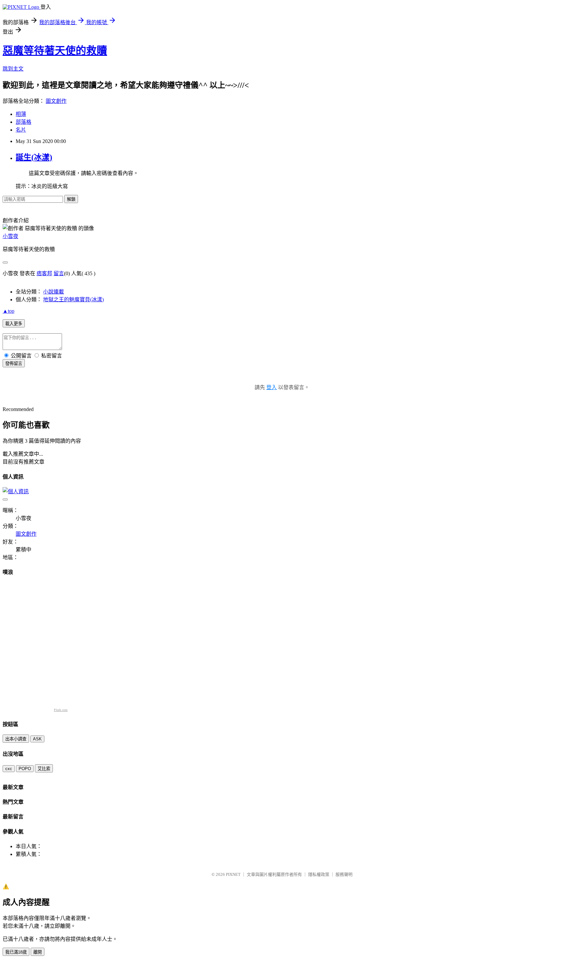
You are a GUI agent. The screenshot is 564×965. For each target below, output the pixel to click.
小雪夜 (10, 236)
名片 (21, 130)
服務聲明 (344, 874)
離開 (37, 952)
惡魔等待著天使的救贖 (55, 50)
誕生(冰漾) (34, 157)
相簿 (21, 114)
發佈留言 (13, 363)
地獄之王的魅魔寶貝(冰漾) (73, 299)
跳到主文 (13, 68)
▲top (8, 311)
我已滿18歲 (16, 952)
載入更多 (13, 323)
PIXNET (233, 874)
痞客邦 (44, 273)
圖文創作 (56, 101)
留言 (59, 273)
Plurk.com (61, 710)
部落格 (23, 122)
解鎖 (71, 199)
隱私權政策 (318, 874)
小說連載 (53, 291)
